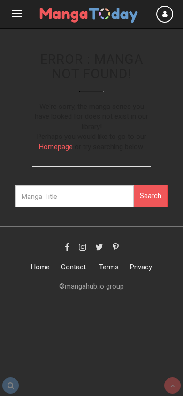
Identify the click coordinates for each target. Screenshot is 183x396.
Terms (109, 267)
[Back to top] (172, 385)
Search (150, 195)
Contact (73, 267)
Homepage (56, 147)
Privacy (141, 267)
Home (40, 267)
